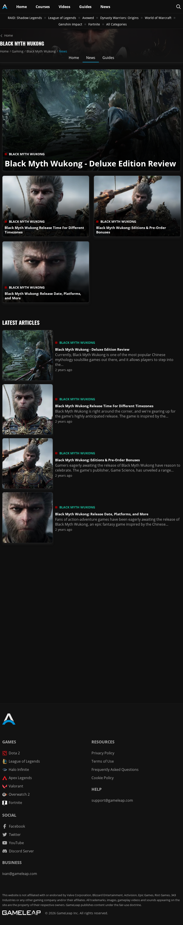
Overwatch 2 (19, 794)
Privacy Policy (103, 753)
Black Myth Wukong (41, 51)
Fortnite (94, 24)
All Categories (116, 24)
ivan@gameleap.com (19, 873)
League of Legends (62, 18)
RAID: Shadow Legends (25, 18)
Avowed (88, 18)
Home (4, 51)
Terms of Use (103, 761)
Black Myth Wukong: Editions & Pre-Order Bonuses (97, 460)
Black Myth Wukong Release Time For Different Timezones (104, 406)
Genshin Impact (70, 24)
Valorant (16, 786)
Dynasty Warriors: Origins (119, 18)
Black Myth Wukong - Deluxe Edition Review (90, 163)
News (63, 51)
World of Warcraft (158, 18)
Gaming (17, 51)
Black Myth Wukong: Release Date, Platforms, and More (101, 514)
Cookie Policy (103, 777)
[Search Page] (178, 6)
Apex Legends (20, 777)
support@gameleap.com (112, 800)
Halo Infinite (19, 769)
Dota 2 (14, 753)
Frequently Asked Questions (115, 769)
